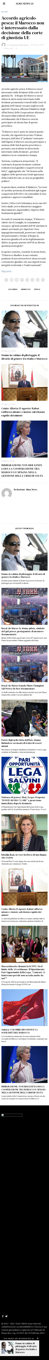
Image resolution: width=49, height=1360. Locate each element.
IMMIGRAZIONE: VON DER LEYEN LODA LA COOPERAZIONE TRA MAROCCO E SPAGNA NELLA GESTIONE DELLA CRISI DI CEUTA (22, 470)
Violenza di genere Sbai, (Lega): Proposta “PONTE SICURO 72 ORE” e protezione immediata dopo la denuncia (23, 800)
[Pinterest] (22, 280)
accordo (13, 289)
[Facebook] (6, 280)
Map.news (6, 271)
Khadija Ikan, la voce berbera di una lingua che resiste (23, 856)
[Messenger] (11, 280)
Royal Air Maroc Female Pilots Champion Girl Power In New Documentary (22, 687)
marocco (26, 289)
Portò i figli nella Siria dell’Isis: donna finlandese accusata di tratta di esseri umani (21, 743)
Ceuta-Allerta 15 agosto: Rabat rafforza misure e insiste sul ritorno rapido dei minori (23, 411)
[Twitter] (17, 280)
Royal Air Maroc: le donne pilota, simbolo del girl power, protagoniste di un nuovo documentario (23, 631)
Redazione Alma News (25, 489)
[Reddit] (37, 280)
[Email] (43, 280)
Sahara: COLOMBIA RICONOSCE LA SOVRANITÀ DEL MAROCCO (19, 1031)
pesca (37, 289)
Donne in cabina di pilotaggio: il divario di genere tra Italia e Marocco (24, 357)
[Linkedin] (27, 280)
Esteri (4, 12)
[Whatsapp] (32, 280)
